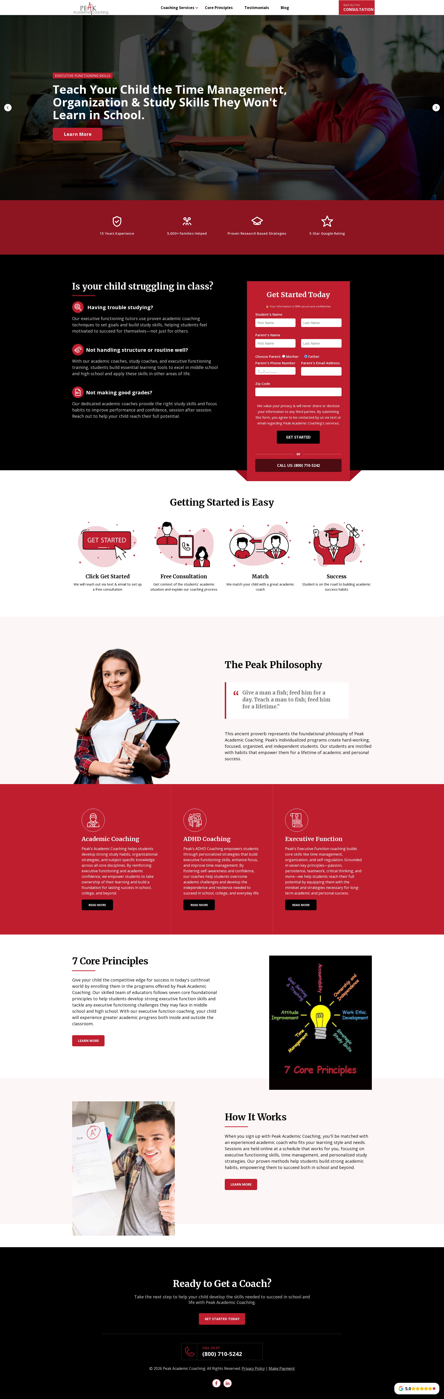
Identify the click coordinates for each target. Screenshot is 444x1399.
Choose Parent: (268, 356)
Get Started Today (222, 1319)
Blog (285, 7)
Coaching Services (177, 7)
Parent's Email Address (320, 363)
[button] (8, 107)
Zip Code (262, 383)
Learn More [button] (78, 128)
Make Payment (282, 1368)
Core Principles (219, 7)
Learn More (88, 1040)
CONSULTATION (358, 7)
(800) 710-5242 (307, 465)
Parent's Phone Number (275, 363)
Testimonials (256, 7)
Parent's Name (267, 335)
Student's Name (268, 314)
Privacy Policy (253, 1368)
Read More (97, 905)
